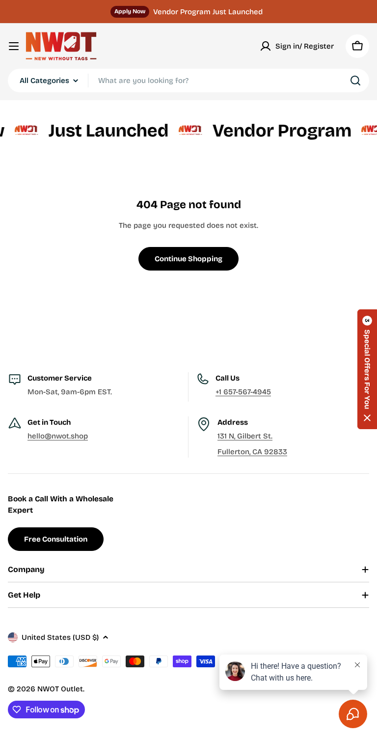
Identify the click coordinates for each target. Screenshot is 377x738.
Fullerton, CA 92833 (252, 451)
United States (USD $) (60, 637)
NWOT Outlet (60, 688)
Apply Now (129, 11)
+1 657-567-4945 (243, 391)
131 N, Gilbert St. (244, 436)
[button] (367, 369)
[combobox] (188, 80)
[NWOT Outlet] (21, 131)
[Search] (355, 80)
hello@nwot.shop (57, 436)
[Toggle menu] (14, 46)
